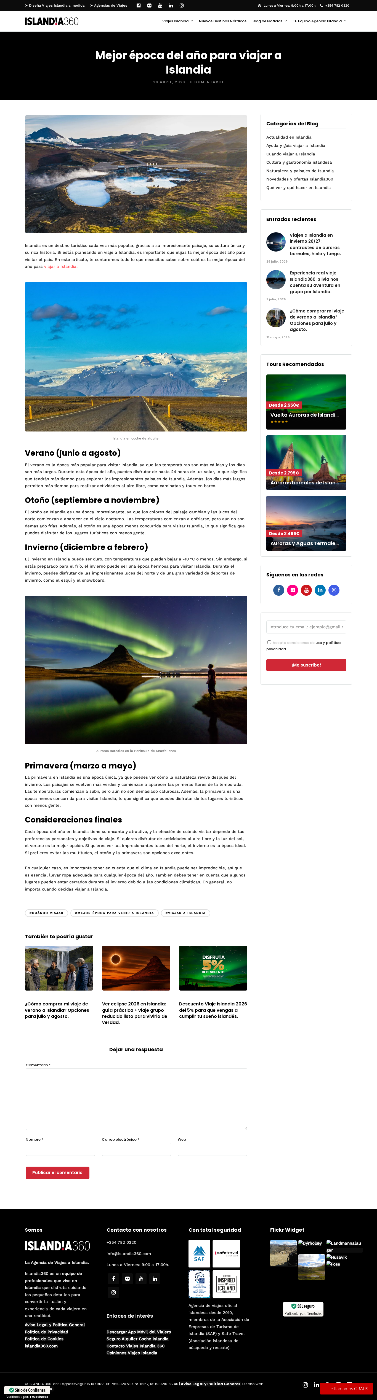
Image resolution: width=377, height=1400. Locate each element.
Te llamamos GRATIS (348, 1389)
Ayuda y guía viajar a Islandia (295, 145)
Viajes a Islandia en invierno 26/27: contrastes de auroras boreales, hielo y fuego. (315, 244)
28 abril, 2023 (169, 82)
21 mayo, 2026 (41, 997)
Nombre (34, 1139)
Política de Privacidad (46, 1331)
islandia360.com (41, 1346)
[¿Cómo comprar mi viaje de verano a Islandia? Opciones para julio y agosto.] (59, 989)
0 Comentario (207, 82)
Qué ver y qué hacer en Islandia (298, 187)
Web (182, 1139)
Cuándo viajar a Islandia (290, 154)
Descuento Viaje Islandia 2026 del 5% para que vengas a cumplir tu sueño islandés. (213, 1010)
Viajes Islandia (175, 21)
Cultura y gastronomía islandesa (299, 162)
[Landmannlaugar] (311, 1278)
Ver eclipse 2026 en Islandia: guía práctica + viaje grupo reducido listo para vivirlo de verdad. (134, 1013)
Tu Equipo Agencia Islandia (317, 21)
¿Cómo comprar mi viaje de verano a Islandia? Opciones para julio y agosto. (57, 1010)
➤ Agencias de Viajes (108, 5)
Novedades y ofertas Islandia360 (299, 179)
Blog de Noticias (267, 21)
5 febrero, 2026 (120, 997)
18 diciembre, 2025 (200, 997)
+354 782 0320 (337, 5)
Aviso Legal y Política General (55, 1324)
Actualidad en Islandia (289, 137)
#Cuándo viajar (46, 913)
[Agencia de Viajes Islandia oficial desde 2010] (200, 1296)
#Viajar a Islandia (186, 913)
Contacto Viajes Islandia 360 (135, 1346)
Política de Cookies (44, 1338)
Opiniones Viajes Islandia (132, 1352)
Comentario (38, 1065)
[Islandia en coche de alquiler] (136, 430)
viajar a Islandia (60, 266)
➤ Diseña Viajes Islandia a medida (54, 5)
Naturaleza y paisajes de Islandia (300, 170)
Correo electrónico (120, 1139)
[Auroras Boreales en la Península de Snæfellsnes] (136, 743)
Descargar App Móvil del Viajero (139, 1331)
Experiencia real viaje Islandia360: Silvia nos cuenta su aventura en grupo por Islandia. (315, 282)
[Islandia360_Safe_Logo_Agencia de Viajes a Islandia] (226, 1266)
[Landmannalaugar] (283, 1264)
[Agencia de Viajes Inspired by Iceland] (226, 1296)
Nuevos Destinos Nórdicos (222, 21)
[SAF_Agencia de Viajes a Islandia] (200, 1266)
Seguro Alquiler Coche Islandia (138, 1338)
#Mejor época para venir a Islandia (114, 913)
